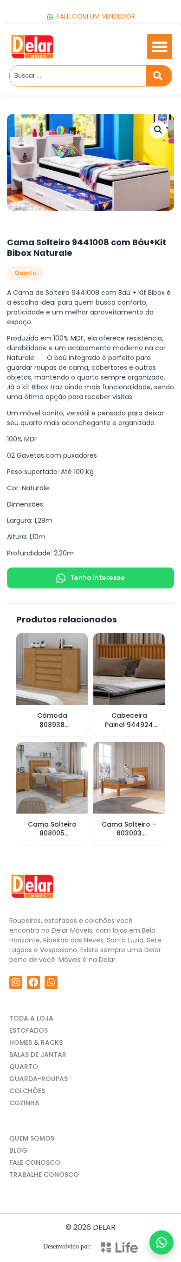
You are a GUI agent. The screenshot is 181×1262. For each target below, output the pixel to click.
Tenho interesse (97, 577)
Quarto (25, 272)
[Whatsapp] (51, 982)
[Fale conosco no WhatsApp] (161, 1242)
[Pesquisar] (159, 76)
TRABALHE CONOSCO (44, 1174)
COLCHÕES (27, 1090)
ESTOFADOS (28, 1030)
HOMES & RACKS (36, 1042)
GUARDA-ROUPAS (38, 1078)
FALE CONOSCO (34, 1162)
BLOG (18, 1150)
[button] (159, 46)
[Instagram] (15, 982)
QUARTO (23, 1066)
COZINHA (24, 1103)
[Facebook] (33, 982)
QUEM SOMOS (31, 1138)
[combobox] (78, 76)
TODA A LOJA (31, 1018)
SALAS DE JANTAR (37, 1054)
